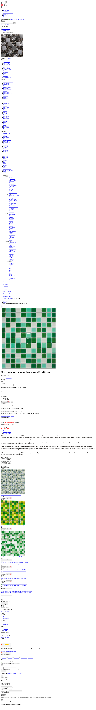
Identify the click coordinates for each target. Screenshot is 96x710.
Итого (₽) (3, 390)
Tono (4, 166)
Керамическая (6, 85)
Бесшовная (6, 71)
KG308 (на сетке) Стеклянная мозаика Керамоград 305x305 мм (16, 592)
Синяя (4, 125)
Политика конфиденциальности (8, 651)
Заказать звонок (4, 19)
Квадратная (6, 137)
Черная (5, 128)
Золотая (5, 114)
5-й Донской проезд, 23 (18, 19)
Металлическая (7, 89)
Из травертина (6, 97)
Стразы (5, 91)
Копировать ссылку (4, 603)
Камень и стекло (7, 87)
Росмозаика (6, 171)
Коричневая (6, 116)
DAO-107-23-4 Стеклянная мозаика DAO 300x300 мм (13, 585)
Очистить (3, 695)
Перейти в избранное (5, 704)
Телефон (3, 669)
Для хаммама (6, 68)
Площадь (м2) (4, 383)
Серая (4, 122)
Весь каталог (8, 58)
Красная (5, 117)
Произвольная (6, 133)
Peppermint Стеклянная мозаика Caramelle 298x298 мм (13, 571)
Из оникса (5, 96)
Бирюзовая (6, 107)
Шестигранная (6, 142)
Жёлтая (5, 112)
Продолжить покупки (14, 663)
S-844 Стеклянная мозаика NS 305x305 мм (11, 495)
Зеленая (5, 113)
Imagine (5, 160)
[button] (48, 306)
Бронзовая (5, 108)
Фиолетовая (6, 127)
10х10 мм (5, 143)
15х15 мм (5, 145)
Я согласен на (12, 673)
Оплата (5, 15)
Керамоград (9, 378)
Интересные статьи (8, 13)
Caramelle (5, 157)
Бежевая (5, 106)
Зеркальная (6, 83)
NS (4, 161)
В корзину (3, 498)
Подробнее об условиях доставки (7, 416)
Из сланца (5, 94)
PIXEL (5, 163)
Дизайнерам (6, 11)
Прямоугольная (7, 140)
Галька (5, 136)
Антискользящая (7, 69)
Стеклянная (6, 88)
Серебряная (6, 123)
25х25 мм (5, 149)
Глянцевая (5, 72)
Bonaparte (5, 156)
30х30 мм (5, 150)
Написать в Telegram (8, 293)
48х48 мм (5, 151)
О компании (6, 10)
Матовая (5, 73)
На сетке (5, 74)
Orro (4, 162)
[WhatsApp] (1, 605)
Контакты (5, 16)
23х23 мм (5, 147)
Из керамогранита (7, 93)
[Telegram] (3, 605)
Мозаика (5, 616)
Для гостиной (6, 64)
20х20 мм (5, 146)
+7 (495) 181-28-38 (5, 24)
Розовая (5, 121)
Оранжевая (6, 118)
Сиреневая (6, 126)
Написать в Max (7, 296)
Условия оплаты (4, 417)
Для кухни (5, 65)
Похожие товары (7, 433)
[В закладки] (6, 402)
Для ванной (6, 63)
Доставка (5, 14)
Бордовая (5, 109)
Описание (5, 430)
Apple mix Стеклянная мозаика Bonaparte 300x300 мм (13, 526)
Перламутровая (7, 120)
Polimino (5, 165)
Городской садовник (8, 170)
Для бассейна (6, 62)
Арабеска (5, 135)
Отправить (3, 671)
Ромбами (5, 141)
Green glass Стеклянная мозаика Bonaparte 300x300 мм (14, 564)
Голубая (5, 111)
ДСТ (4, 172)
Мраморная (6, 84)
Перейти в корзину (5, 663)
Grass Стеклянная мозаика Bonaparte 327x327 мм (12, 556)
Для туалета (6, 67)
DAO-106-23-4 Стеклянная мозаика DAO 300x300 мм (13, 578)
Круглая (5, 138)
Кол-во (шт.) (3, 380)
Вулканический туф (8, 82)
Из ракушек (6, 92)
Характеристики (7, 432)
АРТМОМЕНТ (7, 169)
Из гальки (5, 98)
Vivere (4, 167)
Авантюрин (6, 103)
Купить (2, 401)
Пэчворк (5, 76)
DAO (4, 158)
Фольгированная (7, 77)
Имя (2, 668)
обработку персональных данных (15, 673)
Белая (4, 104)
